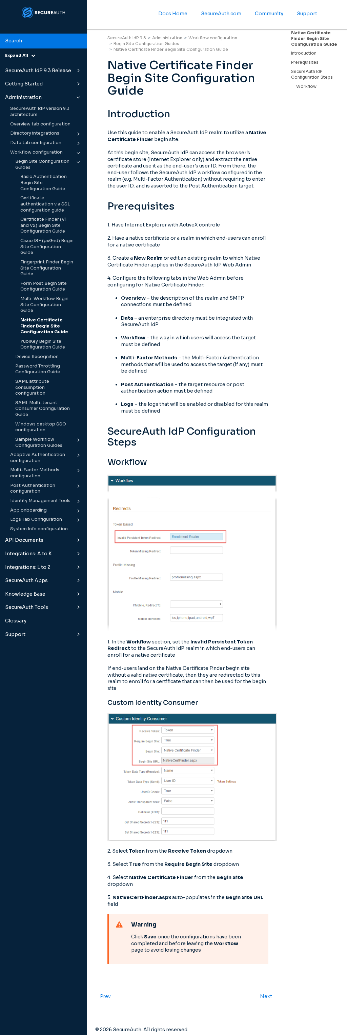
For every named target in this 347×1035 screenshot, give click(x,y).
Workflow (306, 86)
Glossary (15, 621)
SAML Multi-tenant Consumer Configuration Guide (42, 408)
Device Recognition (37, 356)
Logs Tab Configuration (36, 519)
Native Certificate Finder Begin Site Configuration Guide (44, 326)
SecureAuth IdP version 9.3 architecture (39, 111)
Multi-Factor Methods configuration (34, 473)
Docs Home (172, 14)
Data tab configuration (35, 142)
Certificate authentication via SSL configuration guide (45, 204)
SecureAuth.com (221, 14)
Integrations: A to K (28, 554)
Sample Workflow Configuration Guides (38, 442)
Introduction (304, 53)
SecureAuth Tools (26, 607)
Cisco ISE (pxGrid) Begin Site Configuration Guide (47, 246)
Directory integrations (34, 133)
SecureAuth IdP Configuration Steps (312, 74)
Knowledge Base (25, 594)
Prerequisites (305, 62)
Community (269, 14)
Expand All (18, 55)
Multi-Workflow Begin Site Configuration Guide (44, 304)
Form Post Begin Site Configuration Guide (43, 286)
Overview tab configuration (40, 124)
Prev (105, 996)
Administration (23, 97)
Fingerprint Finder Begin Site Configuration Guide (46, 268)
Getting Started (24, 84)
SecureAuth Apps (26, 580)
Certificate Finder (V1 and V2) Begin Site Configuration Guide (43, 225)
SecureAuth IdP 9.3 (126, 37)
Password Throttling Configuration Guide (37, 369)
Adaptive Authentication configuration (37, 457)
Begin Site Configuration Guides (42, 164)
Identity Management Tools (40, 500)
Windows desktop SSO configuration (40, 427)
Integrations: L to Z (27, 567)
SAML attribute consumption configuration (32, 387)
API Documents (24, 540)
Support (15, 634)
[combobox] (43, 41)
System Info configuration (39, 529)
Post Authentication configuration (32, 488)
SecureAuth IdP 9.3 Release (38, 70)
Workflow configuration (36, 152)
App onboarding (28, 510)
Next (266, 996)
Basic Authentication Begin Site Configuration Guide (43, 182)
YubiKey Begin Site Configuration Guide (42, 344)
